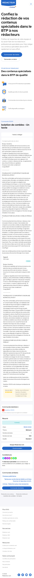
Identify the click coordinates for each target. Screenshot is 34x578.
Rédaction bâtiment (22, 494)
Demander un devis (10, 59)
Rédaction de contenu (7, 494)
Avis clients (5, 567)
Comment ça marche (7, 512)
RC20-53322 (27, 427)
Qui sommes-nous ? (7, 515)
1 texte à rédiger (17, 135)
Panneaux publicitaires (9, 476)
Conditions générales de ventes (10, 518)
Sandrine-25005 (9, 410)
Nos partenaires (6, 564)
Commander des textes (11, 55)
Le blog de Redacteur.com (8, 548)
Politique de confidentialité (8, 521)
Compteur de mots (7, 551)
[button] (31, 4)
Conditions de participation (9, 558)
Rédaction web (6, 538)
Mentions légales (6, 523)
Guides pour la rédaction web (9, 545)
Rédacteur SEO (6, 535)
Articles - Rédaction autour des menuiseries (16, 484)
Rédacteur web (6, 532)
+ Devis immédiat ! (17, 448)
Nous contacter (6, 561)
